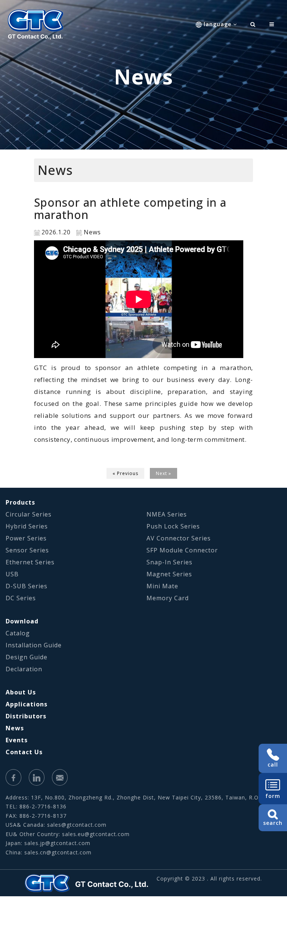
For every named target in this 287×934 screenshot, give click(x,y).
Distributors (26, 716)
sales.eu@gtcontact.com (96, 834)
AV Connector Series (178, 538)
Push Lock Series (173, 526)
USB (12, 574)
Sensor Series (27, 550)
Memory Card (167, 598)
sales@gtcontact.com (77, 824)
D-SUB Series (26, 586)
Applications (26, 704)
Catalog (18, 633)
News (15, 728)
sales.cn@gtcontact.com (58, 852)
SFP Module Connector (182, 550)
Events (17, 740)
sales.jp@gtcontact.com (57, 843)
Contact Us (24, 752)
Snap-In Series (169, 562)
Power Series (26, 538)
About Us (21, 692)
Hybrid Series (27, 526)
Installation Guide (34, 645)
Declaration (24, 669)
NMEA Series (166, 514)
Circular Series (29, 514)
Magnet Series (169, 574)
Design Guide (26, 657)
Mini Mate (162, 586)
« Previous (125, 473)
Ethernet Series (30, 562)
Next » (163, 473)
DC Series (21, 598)
